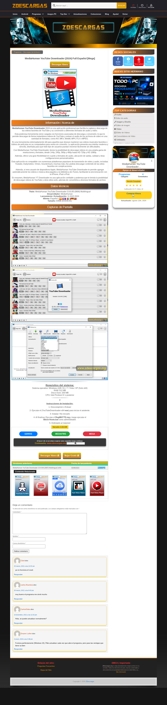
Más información (121, 672)
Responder (18, 574)
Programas (18, 52)
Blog (107, 14)
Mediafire (60, 434)
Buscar (121, 5)
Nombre (16, 536)
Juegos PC (51, 14)
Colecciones (96, 14)
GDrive (28, 434)
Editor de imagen (123, 125)
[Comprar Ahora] (133, 196)
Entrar (125, 14)
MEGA (92, 434)
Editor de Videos (123, 133)
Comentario (17, 512)
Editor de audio (121, 118)
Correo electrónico (19, 543)
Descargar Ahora (60, 64)
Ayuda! (116, 14)
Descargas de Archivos (31, 52)
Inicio (15, 14)
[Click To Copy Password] (76, 443)
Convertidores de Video (125, 136)
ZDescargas (90, 681)
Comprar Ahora (134, 194)
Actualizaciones (80, 14)
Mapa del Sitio (45, 670)
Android (24, 14)
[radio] (126, 185)
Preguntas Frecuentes (46, 666)
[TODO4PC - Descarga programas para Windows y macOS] (133, 90)
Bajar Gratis (71, 455)
